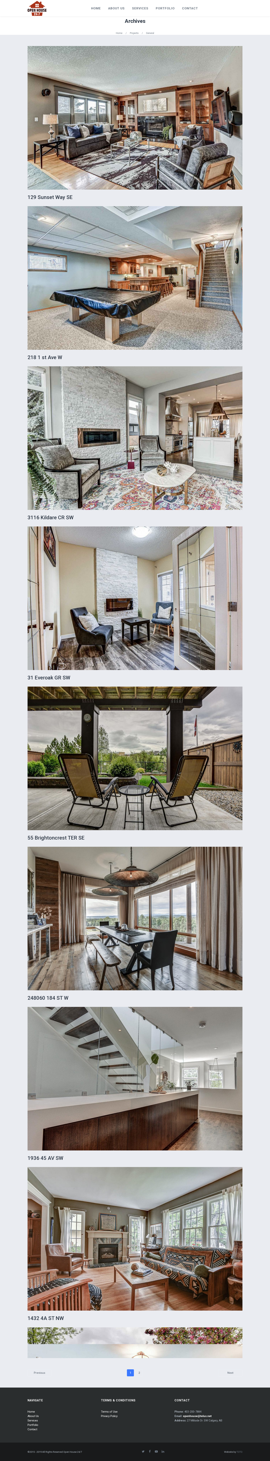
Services (33, 1420)
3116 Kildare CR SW (51, 517)
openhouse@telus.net (197, 1416)
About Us (33, 1416)
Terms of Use (109, 1411)
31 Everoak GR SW (49, 678)
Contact (32, 1429)
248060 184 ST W (48, 998)
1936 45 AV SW (45, 1158)
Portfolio (33, 1425)
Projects (134, 33)
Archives (135, 21)
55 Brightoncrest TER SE (56, 838)
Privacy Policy (109, 1416)
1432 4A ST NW (46, 1318)
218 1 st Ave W (45, 357)
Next (230, 1372)
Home (119, 33)
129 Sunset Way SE (50, 197)
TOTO (239, 1452)
